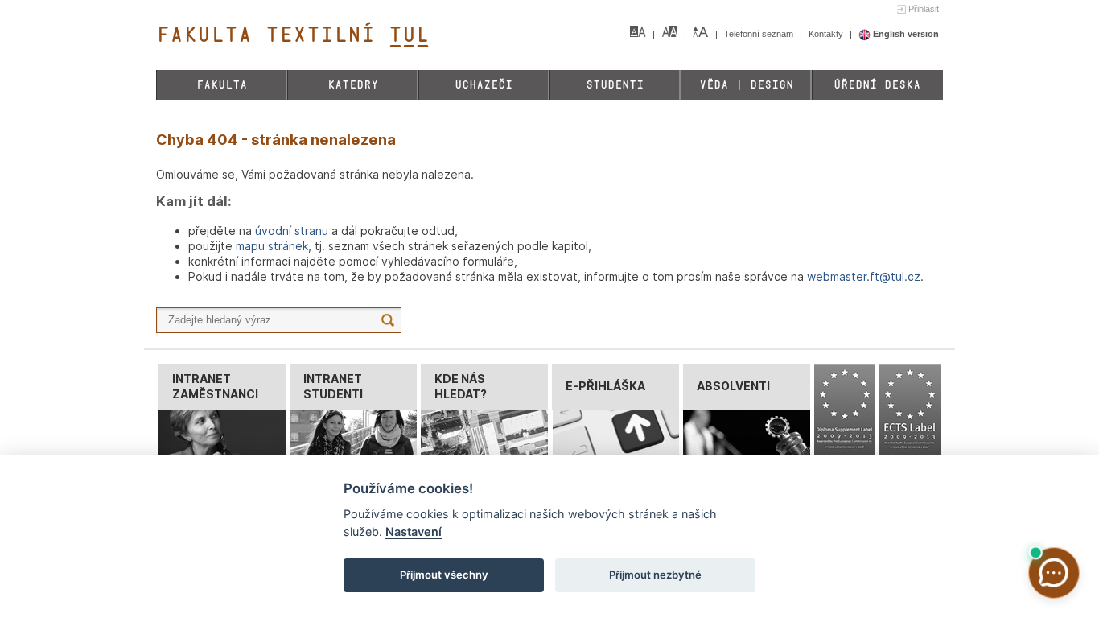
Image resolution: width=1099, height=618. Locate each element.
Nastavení (413, 531)
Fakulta (221, 85)
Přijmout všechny (444, 574)
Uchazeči (483, 85)
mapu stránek (272, 246)
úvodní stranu (291, 230)
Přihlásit (923, 9)
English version (905, 34)
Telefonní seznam (760, 34)
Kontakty (827, 34)
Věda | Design (746, 85)
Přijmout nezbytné (655, 574)
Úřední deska (877, 85)
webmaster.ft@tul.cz (863, 276)
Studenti (615, 85)
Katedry (352, 85)
